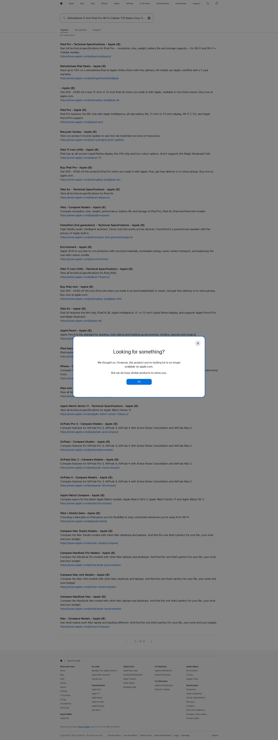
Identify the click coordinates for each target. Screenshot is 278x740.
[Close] (197, 343)
